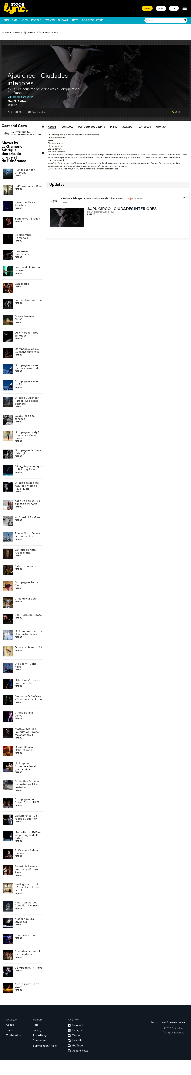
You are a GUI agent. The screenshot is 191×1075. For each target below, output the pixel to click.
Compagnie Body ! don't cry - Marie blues (27, 435)
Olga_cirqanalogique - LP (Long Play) (28, 468)
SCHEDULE (67, 127)
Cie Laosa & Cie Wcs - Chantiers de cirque (28, 698)
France (11, 101)
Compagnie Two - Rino (26, 584)
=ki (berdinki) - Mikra (28, 517)
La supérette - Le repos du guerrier (26, 817)
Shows (63, 20)
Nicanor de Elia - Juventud (25, 920)
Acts (74, 20)
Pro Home (10, 20)
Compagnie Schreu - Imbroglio (28, 452)
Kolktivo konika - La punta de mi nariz (27, 503)
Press (113, 127)
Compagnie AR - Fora (28, 968)
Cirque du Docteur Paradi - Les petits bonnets (27, 401)
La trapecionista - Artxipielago (26, 551)
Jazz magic (22, 284)
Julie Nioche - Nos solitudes (26, 334)
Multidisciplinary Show (20, 97)
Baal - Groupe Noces (28, 615)
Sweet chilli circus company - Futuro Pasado (26, 869)
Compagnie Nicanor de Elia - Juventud (28, 367)
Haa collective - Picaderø (25, 204)
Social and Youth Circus (23, 135)
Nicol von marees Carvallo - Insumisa (27, 904)
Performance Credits (91, 127)
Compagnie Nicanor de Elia (28, 383)
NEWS (147, 8)
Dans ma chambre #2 (28, 647)
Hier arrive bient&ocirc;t (23, 253)
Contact (161, 127)
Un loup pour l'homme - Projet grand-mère (25, 766)
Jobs (24, 20)
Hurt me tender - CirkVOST (26, 171)
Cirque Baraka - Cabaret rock (25, 749)
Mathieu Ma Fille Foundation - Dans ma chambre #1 (27, 732)
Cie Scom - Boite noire (26, 665)
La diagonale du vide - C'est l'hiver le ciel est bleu (28, 887)
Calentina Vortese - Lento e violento (27, 682)
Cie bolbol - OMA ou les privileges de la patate (28, 835)
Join (173, 8)
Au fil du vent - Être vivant (27, 986)
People (36, 20)
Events (50, 20)
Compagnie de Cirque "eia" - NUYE (27, 801)
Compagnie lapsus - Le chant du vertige (27, 351)
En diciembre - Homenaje (24, 237)
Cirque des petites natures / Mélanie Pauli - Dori (27, 486)
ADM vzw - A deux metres (26, 852)
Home (5, 33)
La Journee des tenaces (25, 417)
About (52, 127)
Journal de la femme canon (28, 269)
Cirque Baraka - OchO (25, 714)
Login (161, 8)
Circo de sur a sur (26, 598)
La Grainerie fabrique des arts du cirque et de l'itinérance (90, 199)
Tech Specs (144, 127)
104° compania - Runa (28, 186)
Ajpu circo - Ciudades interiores (122, 209)
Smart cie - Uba (25, 935)
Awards (127, 127)
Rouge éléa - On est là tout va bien (27, 535)
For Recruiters (92, 20)
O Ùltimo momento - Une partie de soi (28, 633)
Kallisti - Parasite (25, 566)
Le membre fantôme (28, 300)
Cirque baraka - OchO (24, 318)
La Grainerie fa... (21, 132)
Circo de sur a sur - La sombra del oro (28, 953)
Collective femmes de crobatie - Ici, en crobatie (27, 784)
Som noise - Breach (27, 218)
